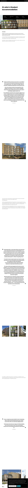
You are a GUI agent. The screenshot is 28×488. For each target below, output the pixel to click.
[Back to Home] (3, 1)
